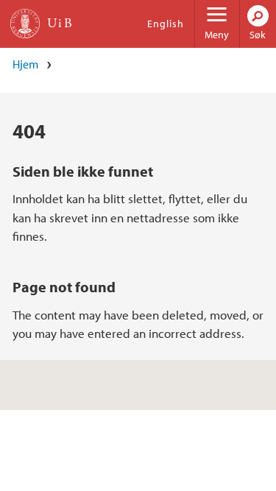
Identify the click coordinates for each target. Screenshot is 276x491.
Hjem (25, 64)
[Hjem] (25, 23)
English (165, 23)
